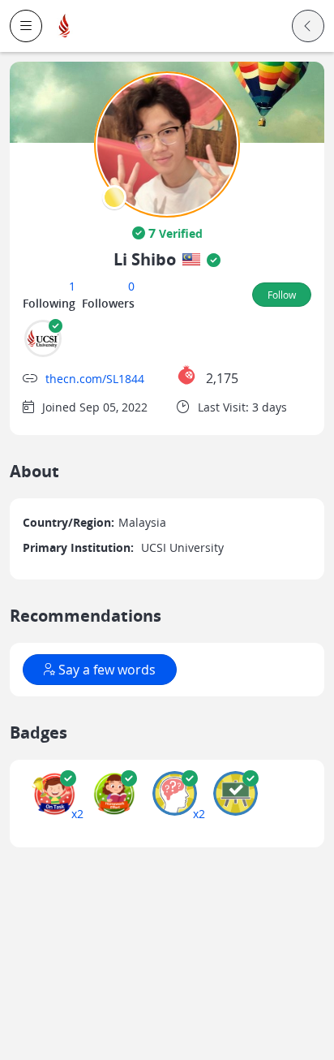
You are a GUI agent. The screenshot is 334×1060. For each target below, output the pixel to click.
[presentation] (114, 197)
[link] (65, 26)
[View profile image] (167, 143)
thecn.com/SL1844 (94, 378)
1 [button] (72, 286)
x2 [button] (77, 813)
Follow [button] (282, 294)
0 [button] (131, 286)
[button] (26, 26)
